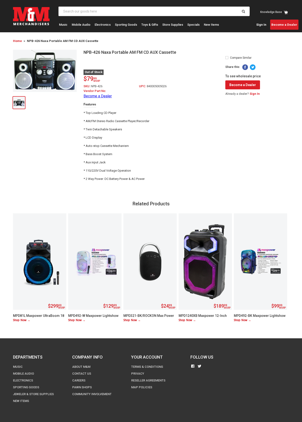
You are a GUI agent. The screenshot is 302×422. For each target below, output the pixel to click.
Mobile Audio (81, 24)
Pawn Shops (82, 387)
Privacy (137, 373)
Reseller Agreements (148, 380)
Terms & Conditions (147, 366)
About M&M (81, 366)
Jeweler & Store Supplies (33, 394)
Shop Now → (21, 320)
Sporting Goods (126, 24)
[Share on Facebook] (245, 67)
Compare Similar (241, 57)
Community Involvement (92, 394)
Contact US (81, 373)
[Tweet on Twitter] (253, 67)
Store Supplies (172, 24)
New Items (211, 24)
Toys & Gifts (149, 24)
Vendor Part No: (95, 91)
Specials (193, 24)
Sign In (261, 24)
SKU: (87, 86)
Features (90, 104)
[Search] (243, 11)
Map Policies (141, 387)
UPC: (143, 86)
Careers (78, 380)
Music (63, 24)
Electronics (103, 24)
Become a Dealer (284, 24)
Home (17, 41)
